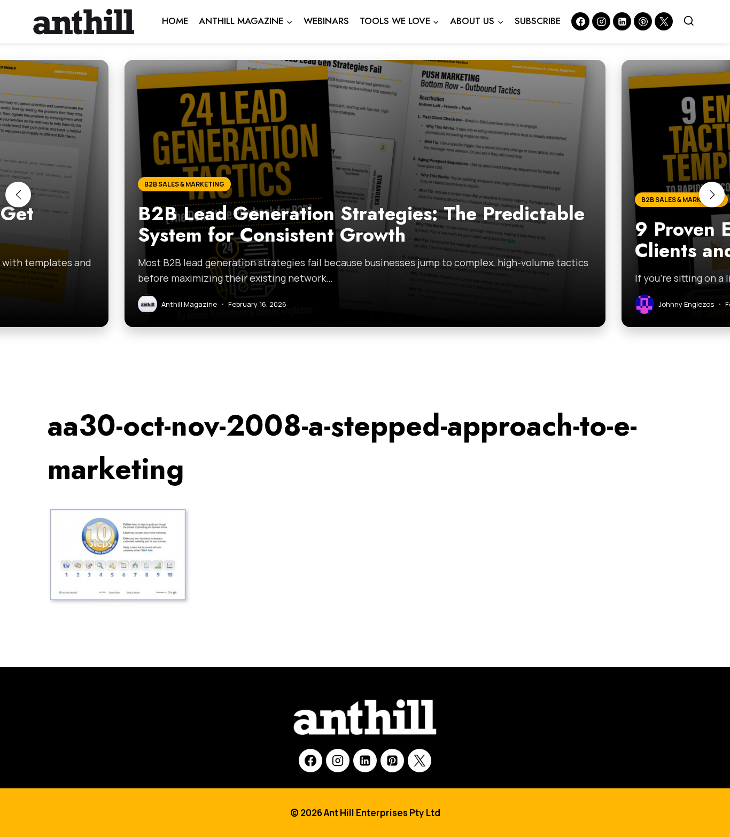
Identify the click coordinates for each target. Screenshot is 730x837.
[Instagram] (601, 21)
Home (175, 20)
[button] (18, 194)
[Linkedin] (622, 21)
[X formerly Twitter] (664, 21)
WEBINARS (326, 20)
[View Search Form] (689, 21)
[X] (419, 760)
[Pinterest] (643, 21)
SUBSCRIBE (538, 20)
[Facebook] (580, 21)
